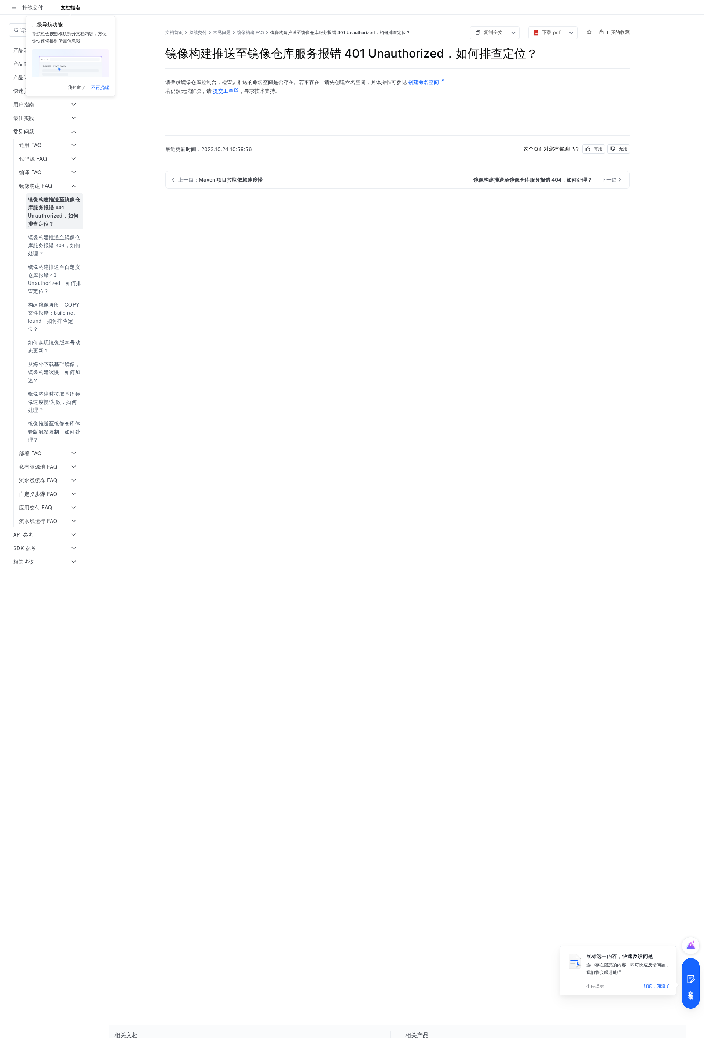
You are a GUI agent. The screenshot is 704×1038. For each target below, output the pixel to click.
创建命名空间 (423, 81)
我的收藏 (620, 32)
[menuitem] (46, 211)
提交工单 (223, 90)
